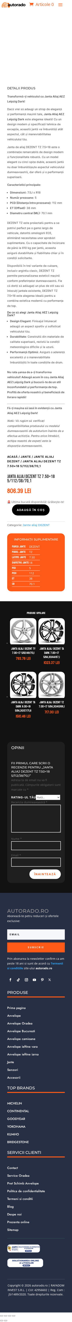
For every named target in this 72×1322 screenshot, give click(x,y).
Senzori (12, 1070)
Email (16, 855)
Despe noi (14, 1214)
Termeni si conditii (20, 1199)
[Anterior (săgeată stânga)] (1, 1320)
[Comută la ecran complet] (5, 1315)
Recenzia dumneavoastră (29, 802)
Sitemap (12, 1230)
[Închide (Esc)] (13, 1315)
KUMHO (13, 1134)
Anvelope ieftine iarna (23, 1054)
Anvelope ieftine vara (22, 1046)
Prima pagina (16, 1008)
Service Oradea (18, 1175)
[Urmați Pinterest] (42, 980)
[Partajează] (9, 1315)
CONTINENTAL (18, 1111)
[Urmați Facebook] (10, 980)
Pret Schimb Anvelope (23, 1183)
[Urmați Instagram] (26, 980)
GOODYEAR (16, 1119)
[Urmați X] (49, 979)
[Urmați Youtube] (34, 980)
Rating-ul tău (23, 797)
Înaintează (45, 874)
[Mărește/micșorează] (1, 1315)
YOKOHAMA (16, 1126)
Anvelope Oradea (19, 1023)
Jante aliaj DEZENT (36, 525)
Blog (10, 1206)
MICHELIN (14, 1103)
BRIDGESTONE (18, 1142)
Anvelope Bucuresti (21, 1031)
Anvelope (14, 1015)
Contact (12, 1168)
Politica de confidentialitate (26, 1191)
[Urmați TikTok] (18, 980)
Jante (26, 456)
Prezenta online (18, 1222)
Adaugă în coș (31, 510)
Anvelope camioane (21, 1039)
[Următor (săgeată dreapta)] (5, 1320)
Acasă (12, 456)
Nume (16, 839)
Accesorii (13, 1077)
